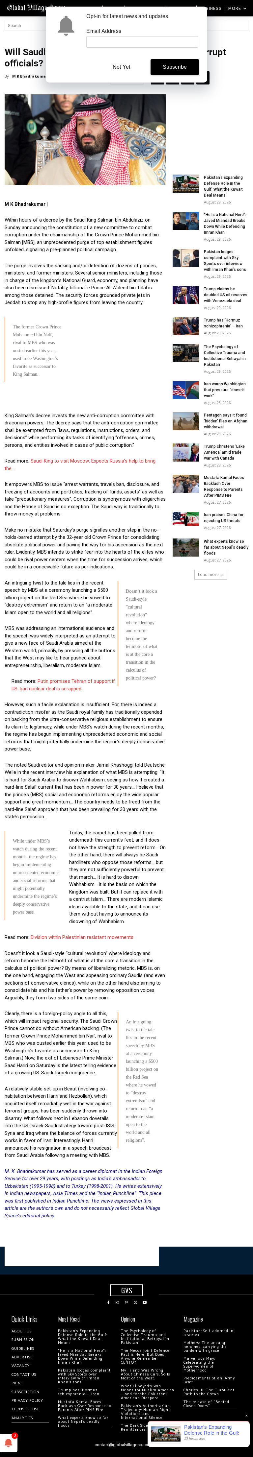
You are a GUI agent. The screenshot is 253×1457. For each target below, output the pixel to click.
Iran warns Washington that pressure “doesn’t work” (225, 390)
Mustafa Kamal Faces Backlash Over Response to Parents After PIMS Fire (84, 1406)
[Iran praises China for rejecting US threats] (186, 519)
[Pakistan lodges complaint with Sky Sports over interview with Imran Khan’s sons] (186, 258)
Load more (208, 574)
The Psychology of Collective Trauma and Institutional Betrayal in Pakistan (145, 1337)
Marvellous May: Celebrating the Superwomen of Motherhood (199, 1364)
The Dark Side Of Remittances (137, 1427)
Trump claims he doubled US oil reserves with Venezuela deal (225, 295)
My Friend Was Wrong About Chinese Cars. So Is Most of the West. (145, 1374)
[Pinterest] (126, 1302)
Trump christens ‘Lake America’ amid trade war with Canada (224, 452)
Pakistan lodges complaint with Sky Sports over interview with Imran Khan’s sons (84, 1376)
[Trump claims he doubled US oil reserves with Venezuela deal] (186, 295)
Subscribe (175, 67)
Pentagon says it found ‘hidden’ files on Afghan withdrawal (225, 421)
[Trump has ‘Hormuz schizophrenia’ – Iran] (186, 326)
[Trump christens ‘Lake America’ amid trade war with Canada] (186, 452)
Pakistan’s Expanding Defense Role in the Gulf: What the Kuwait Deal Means (82, 1337)
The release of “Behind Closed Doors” (206, 1404)
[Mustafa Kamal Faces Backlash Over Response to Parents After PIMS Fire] (186, 484)
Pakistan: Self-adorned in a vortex (208, 1333)
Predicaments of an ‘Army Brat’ (209, 1380)
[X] (135, 1302)
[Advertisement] (85, 433)
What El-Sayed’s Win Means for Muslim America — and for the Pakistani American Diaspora (147, 1392)
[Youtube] (144, 1302)
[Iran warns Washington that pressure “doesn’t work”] (186, 390)
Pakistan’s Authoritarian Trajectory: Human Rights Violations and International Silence (146, 1412)
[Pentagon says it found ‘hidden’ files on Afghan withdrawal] (186, 421)
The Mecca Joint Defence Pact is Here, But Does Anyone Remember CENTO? (145, 1357)
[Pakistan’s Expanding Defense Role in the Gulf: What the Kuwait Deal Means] (186, 184)
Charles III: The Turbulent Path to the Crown (209, 1392)
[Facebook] (108, 1302)
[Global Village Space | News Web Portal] (37, 7)
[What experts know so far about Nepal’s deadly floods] (186, 547)
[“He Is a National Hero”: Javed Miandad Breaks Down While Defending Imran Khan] (186, 221)
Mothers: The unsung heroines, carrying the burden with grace (205, 1347)
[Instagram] (117, 1302)
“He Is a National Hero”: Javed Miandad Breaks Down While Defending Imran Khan (82, 1357)
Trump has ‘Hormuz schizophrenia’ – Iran (78, 1392)
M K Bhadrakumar (29, 76)
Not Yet (121, 67)
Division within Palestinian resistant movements (82, 937)
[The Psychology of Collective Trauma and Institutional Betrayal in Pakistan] (186, 353)
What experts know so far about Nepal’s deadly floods (226, 547)
